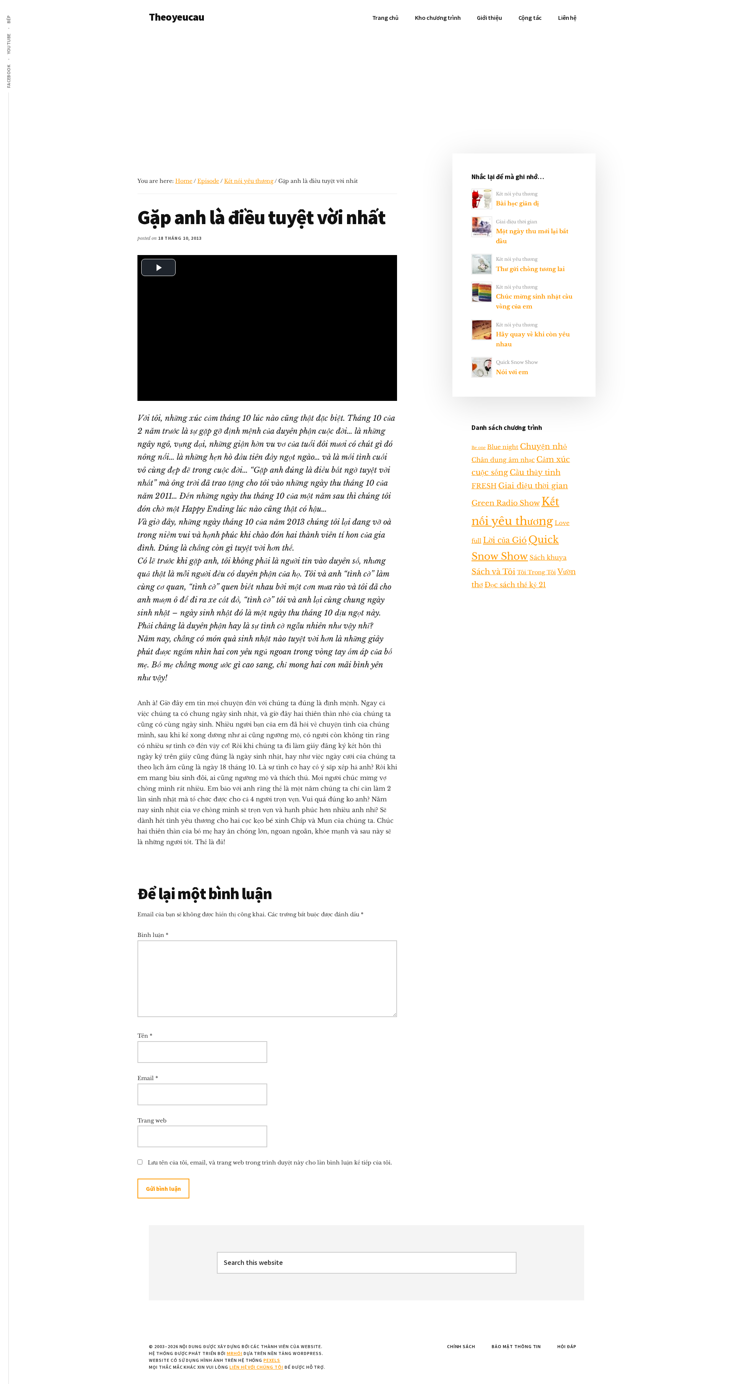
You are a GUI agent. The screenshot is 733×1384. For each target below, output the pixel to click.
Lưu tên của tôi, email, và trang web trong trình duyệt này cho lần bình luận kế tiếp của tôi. (270, 1162)
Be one (478, 447)
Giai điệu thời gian (516, 221)
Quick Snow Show (517, 362)
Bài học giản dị (517, 203)
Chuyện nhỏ (543, 446)
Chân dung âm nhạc (503, 459)
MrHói (234, 1353)
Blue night (502, 447)
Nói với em (512, 372)
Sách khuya (548, 557)
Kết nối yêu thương (248, 181)
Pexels (271, 1360)
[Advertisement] (366, 92)
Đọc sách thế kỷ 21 (515, 584)
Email (147, 1078)
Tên (144, 1035)
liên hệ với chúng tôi (256, 1367)
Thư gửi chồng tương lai (530, 269)
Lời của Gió (505, 540)
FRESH (484, 486)
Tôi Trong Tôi (536, 572)
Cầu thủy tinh (535, 472)
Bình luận (152, 935)
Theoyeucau (177, 17)
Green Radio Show (505, 503)
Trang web (151, 1120)
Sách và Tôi (493, 571)
